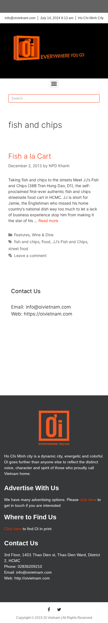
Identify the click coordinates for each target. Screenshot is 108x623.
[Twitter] (59, 609)
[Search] (95, 98)
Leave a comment (30, 255)
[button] (54, 83)
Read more (48, 220)
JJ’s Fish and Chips (70, 241)
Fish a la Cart (29, 156)
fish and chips (26, 241)
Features (22, 234)
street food (18, 248)
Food (46, 241)
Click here (13, 529)
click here (88, 499)
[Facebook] (49, 609)
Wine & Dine (42, 234)
